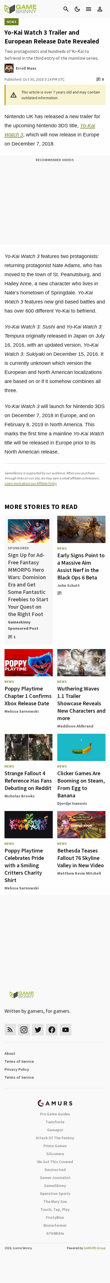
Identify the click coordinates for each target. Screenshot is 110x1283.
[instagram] (24, 1029)
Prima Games (55, 1145)
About (10, 1053)
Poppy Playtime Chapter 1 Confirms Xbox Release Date (28, 696)
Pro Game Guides (55, 1113)
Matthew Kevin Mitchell (79, 873)
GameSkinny (55, 1185)
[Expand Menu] (88, 9)
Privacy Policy (17, 1069)
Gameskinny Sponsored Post (23, 625)
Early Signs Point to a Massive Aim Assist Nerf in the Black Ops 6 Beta (81, 566)
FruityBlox (55, 1217)
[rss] (10, 1029)
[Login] (99, 9)
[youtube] (66, 1029)
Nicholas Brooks (20, 796)
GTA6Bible (55, 1233)
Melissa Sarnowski (22, 711)
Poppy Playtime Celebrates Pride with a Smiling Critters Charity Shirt (24, 865)
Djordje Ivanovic (72, 803)
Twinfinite (55, 1121)
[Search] (66, 9)
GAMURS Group (94, 1248)
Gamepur (55, 1129)
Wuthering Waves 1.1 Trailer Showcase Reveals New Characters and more (81, 703)
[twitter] (38, 1029)
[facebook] (52, 1029)
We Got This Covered (55, 1161)
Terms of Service (19, 1061)
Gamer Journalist (55, 1177)
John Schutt (68, 585)
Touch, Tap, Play (55, 1209)
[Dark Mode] (77, 9)
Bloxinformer (55, 1225)
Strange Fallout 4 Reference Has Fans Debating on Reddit (28, 780)
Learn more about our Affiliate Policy (31, 483)
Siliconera (55, 1153)
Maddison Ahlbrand (75, 726)
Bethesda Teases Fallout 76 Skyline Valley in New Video (80, 858)
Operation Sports (55, 1193)
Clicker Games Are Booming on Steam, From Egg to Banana (81, 784)
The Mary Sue (55, 1201)
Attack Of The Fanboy (55, 1137)
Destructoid (55, 1169)
